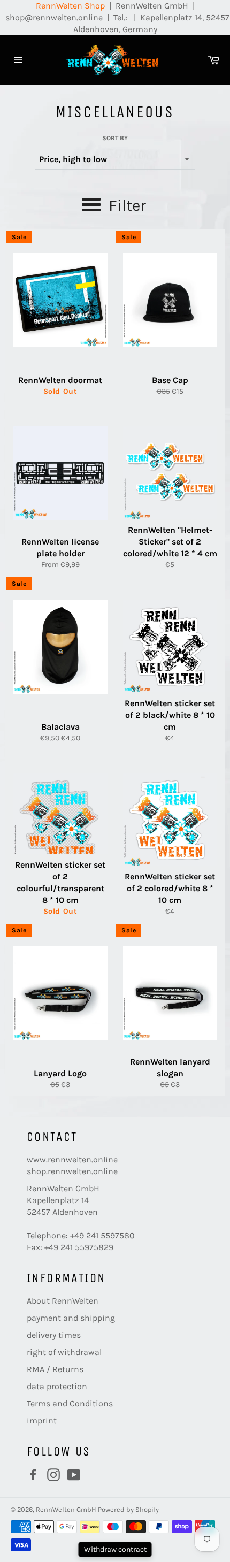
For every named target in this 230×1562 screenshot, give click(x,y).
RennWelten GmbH (66, 1509)
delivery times (54, 1335)
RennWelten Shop (70, 6)
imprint (42, 1420)
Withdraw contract (115, 1549)
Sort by (115, 138)
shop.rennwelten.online (72, 1171)
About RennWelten (62, 1301)
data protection (57, 1386)
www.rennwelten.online (72, 1159)
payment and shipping (71, 1318)
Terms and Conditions (70, 1403)
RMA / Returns (55, 1369)
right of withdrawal (64, 1352)
